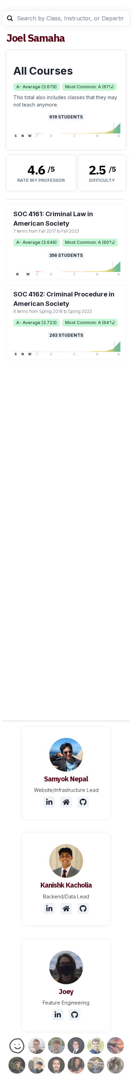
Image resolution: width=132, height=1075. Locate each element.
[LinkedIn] (49, 802)
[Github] (83, 802)
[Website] (66, 802)
